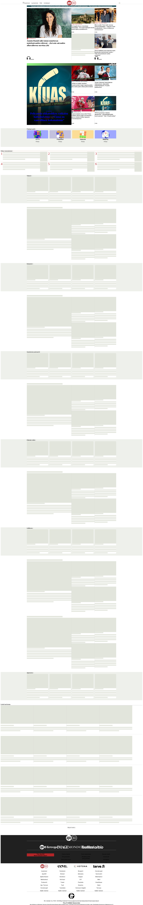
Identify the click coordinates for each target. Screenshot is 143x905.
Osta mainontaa (86, 854)
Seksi (98, 885)
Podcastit (44, 882)
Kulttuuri (62, 879)
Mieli (98, 879)
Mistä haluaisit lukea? (40, 855)
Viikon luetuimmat (6, 151)
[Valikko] (23, 3)
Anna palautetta (66, 859)
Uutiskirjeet (47, 3)
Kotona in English (81, 888)
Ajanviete (30, 673)
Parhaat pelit (31, 129)
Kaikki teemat (44, 891)
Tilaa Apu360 (40, 854)
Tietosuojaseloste (73, 901)
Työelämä (62, 888)
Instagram (106, 859)
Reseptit (80, 871)
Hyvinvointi (99, 874)
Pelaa (37, 141)
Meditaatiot (98, 877)
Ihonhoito (62, 877)
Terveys (98, 888)
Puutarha (80, 882)
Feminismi (62, 871)
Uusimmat (27, 3)
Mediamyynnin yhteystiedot (86, 857)
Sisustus (80, 885)
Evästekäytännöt (84, 901)
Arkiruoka (80, 874)
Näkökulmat (44, 879)
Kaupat (80, 877)
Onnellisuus (98, 882)
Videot (29, 176)
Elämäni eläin (31, 440)
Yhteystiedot (66, 857)
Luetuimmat (34, 3)
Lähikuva (29, 528)
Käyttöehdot (64, 901)
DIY (81, 879)
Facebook (106, 857)
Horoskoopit (44, 888)
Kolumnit (29, 264)
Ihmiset (62, 874)
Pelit (41, 3)
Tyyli (62, 885)
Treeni (62, 882)
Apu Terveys (44, 885)
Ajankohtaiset (44, 877)
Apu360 (44, 874)
